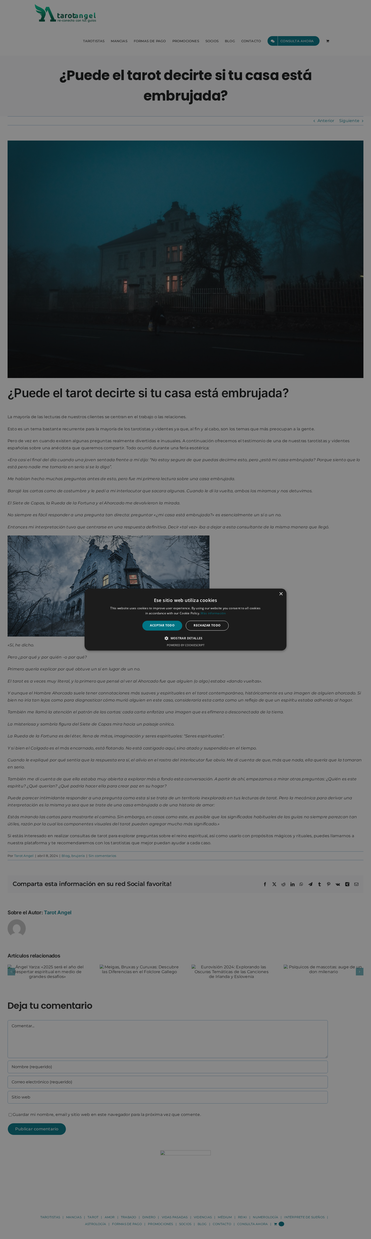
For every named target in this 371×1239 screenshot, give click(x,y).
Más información (213, 613)
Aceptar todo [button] (162, 625)
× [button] (281, 594)
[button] (185, 638)
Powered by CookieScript (185, 645)
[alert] (185, 619)
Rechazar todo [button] (207, 625)
